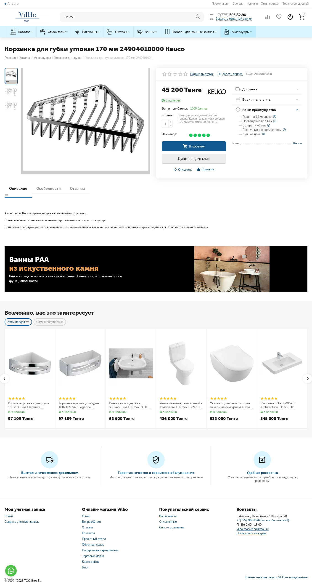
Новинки (252, 3)
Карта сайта (90, 561)
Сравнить (207, 169)
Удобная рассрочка (262, 472)
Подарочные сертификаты (100, 550)
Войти (9, 516)
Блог (85, 567)
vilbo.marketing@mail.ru (253, 529)
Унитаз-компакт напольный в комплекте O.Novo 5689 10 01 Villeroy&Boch (181, 405)
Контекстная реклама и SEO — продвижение (276, 577)
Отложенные (168, 521)
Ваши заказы (168, 516)
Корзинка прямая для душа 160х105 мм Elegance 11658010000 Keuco (79, 405)
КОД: (249, 74)
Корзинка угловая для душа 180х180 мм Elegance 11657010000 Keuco (28, 405)
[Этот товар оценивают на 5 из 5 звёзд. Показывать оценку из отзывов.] (16, 398)
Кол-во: (167, 115)
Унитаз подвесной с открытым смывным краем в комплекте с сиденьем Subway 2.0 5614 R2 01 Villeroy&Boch (231, 405)
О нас (86, 516)
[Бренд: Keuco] (217, 92)
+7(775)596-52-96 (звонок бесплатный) (263, 520)
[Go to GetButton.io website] (11, 579)
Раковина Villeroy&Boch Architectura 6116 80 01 (277, 405)
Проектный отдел (94, 539)
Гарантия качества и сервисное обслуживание (156, 472)
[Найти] (198, 17)
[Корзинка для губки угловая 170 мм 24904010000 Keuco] (85, 121)
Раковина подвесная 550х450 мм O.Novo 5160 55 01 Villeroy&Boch (130, 405)
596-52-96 (231, 15)
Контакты (88, 533)
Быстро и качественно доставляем (49, 472)
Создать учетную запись (22, 521)
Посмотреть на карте (251, 533)
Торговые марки (93, 556)
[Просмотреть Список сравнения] (267, 17)
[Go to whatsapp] (11, 570)
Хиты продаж (270, 3)
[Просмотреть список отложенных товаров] (279, 17)
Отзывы (87, 527)
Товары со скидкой (296, 3)
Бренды (238, 3)
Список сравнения (171, 527)
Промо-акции (220, 3)
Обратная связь (93, 544)
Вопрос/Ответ (91, 521)
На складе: (169, 134)
